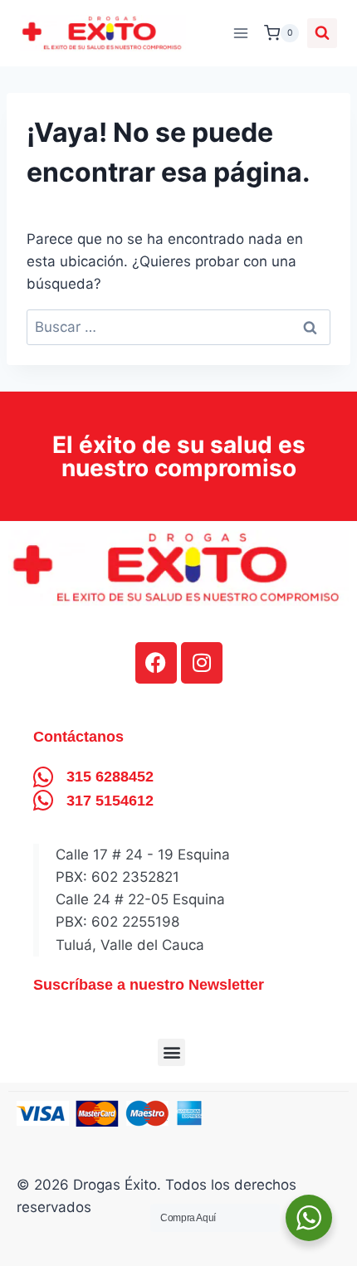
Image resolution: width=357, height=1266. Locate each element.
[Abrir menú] (240, 33)
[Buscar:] (178, 327)
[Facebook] (156, 663)
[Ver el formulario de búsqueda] (322, 33)
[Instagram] (202, 663)
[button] (171, 1052)
